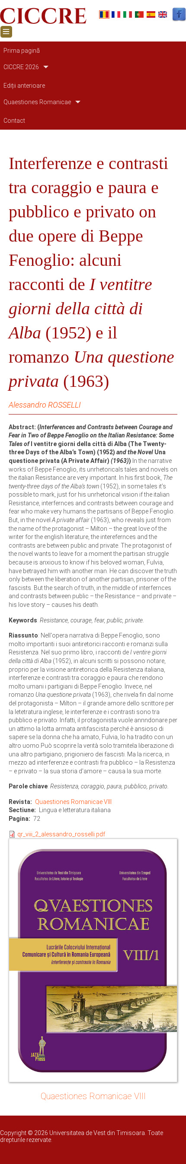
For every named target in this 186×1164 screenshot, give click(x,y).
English (162, 14)
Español (151, 14)
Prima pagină (21, 50)
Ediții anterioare (24, 85)
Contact (14, 120)
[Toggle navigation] (6, 32)
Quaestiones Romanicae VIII (73, 801)
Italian (127, 14)
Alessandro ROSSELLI (45, 404)
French (116, 14)
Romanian (104, 14)
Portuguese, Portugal (139, 14)
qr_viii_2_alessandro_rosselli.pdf (61, 834)
